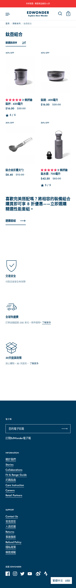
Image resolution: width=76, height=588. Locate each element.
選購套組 (11, 221)
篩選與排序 (11, 42)
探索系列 (17, 23)
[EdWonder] (38, 14)
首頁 (8, 23)
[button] (14, 100)
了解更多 (46, 322)
